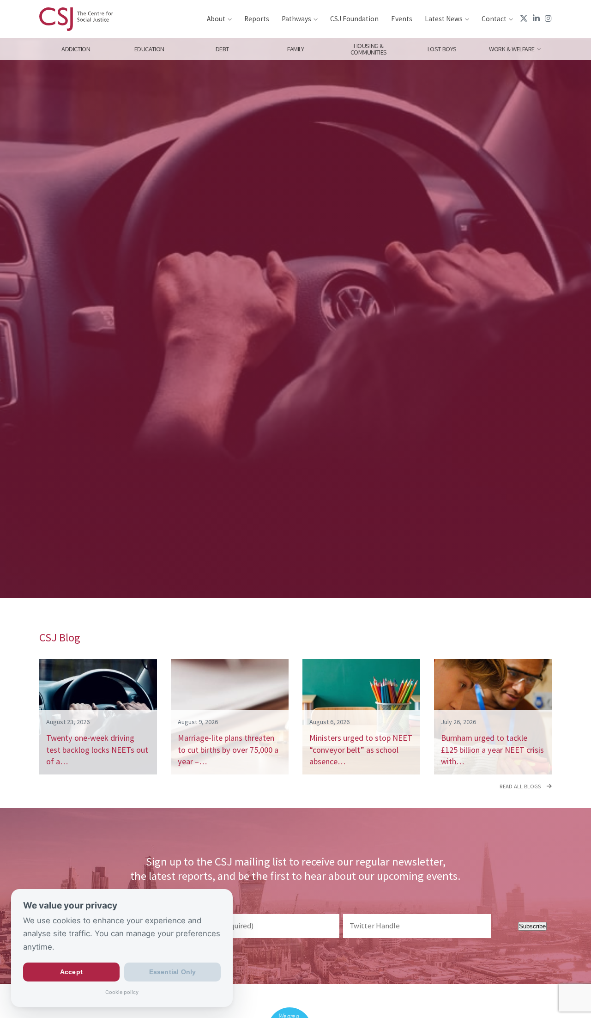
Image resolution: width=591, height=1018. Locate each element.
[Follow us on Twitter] (524, 18)
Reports (256, 18)
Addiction (75, 49)
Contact (494, 18)
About (216, 18)
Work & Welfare (512, 49)
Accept (71, 972)
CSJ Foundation (354, 18)
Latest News (444, 18)
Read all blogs (521, 786)
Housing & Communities (368, 49)
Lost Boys (442, 49)
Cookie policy (122, 992)
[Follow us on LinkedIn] (536, 18)
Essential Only (172, 972)
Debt (222, 49)
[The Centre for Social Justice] (76, 19)
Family (295, 49)
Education (149, 49)
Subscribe (532, 926)
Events (401, 18)
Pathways (296, 18)
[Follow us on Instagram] (548, 18)
